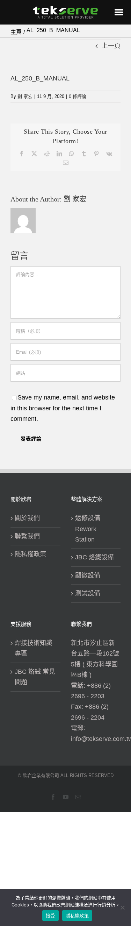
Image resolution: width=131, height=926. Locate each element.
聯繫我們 (27, 536)
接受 (50, 915)
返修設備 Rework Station (87, 529)
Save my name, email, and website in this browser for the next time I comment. (62, 408)
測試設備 (87, 593)
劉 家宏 (24, 96)
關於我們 (27, 518)
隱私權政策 (30, 554)
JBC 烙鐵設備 (94, 557)
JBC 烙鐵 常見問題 (35, 677)
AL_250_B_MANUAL (40, 78)
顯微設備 (87, 575)
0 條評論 (77, 96)
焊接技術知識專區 (33, 648)
